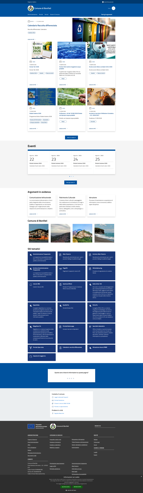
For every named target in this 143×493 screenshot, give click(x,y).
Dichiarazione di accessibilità (79, 474)
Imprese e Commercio (55, 442)
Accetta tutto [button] (65, 486)
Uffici (29, 445)
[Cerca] (113, 8)
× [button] (141, 476)
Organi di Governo (32, 439)
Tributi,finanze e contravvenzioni (80, 442)
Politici (29, 450)
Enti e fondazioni (32, 447)
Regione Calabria (32, 2)
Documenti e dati (32, 455)
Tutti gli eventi (70, 182)
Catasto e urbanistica (55, 445)
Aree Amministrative (33, 442)
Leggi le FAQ (53, 466)
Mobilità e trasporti (54, 447)
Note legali (74, 471)
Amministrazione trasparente (79, 463)
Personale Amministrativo (34, 453)
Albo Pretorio (75, 466)
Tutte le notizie (71, 137)
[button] (71, 490)
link (86, 483)
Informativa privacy (77, 469)
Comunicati (97, 442)
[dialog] (71, 484)
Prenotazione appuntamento (57, 463)
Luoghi (95, 452)
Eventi (95, 455)
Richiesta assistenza (55, 469)
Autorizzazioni (75, 447)
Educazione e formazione (78, 439)
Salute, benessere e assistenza (79, 445)
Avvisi (32, 21)
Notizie (95, 439)
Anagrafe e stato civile (55, 439)
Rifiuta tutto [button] (77, 486)
